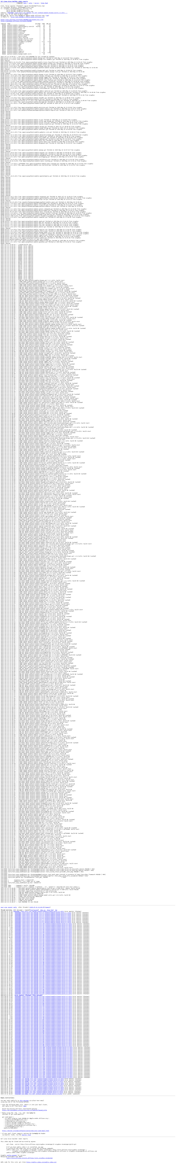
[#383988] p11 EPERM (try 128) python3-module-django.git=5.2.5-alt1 (39, 1085)
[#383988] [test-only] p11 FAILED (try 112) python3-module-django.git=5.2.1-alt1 (44, 1063)
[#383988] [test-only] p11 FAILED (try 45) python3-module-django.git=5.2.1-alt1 (43, 971)
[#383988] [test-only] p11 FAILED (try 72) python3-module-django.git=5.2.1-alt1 (43, 1008)
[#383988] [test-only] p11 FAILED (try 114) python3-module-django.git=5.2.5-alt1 (44, 1066)
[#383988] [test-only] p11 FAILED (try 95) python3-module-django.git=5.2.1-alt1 (43, 1040)
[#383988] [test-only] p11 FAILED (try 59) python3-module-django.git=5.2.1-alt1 (43, 991)
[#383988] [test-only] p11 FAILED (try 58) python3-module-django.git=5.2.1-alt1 (43, 989)
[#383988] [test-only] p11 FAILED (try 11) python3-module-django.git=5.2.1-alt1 (43, 925)
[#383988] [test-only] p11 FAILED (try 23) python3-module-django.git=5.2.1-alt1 (43, 941)
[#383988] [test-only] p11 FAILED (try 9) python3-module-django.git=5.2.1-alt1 (43, 922)
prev (5, 907)
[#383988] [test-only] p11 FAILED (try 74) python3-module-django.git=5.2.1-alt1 (43, 1011)
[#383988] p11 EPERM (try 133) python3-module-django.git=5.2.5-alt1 (39, 1092)
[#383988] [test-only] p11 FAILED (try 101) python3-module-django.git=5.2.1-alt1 (44, 1048)
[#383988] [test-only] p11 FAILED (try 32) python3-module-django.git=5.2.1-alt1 (43, 954)
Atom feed (44, 3)
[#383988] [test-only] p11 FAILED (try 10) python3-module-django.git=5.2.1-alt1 (43, 923)
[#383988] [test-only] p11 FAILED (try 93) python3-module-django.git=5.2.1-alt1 (43, 1037)
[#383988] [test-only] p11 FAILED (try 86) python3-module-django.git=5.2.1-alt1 (43, 1028)
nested (36, 910)
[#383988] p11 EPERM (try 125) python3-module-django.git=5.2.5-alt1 (39, 1081)
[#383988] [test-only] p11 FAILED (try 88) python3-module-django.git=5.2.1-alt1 (43, 1030)
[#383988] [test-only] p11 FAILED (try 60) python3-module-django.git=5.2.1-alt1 (43, 992)
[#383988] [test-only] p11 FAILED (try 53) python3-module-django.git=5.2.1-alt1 (43, 982)
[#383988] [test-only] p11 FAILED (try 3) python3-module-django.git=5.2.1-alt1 (43, 914)
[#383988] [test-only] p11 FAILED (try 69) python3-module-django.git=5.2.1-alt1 (43, 1004)
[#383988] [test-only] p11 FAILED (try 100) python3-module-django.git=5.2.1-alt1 (44, 1047)
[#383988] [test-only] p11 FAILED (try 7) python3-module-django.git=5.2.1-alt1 (43, 919)
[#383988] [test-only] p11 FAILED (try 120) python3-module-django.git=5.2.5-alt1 (44, 1074)
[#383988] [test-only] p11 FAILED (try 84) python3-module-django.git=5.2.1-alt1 (43, 1025)
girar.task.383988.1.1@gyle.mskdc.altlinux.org (27, 17)
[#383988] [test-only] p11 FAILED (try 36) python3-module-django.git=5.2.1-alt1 (43, 959)
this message (24, 1100)
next (2, 907)
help (25, 3)
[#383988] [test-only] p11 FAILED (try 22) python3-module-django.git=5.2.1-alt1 (43, 940)
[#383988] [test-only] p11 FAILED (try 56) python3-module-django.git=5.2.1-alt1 (43, 987)
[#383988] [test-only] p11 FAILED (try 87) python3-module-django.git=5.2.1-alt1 (43, 1029)
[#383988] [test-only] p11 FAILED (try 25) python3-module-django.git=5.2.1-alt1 (43, 944)
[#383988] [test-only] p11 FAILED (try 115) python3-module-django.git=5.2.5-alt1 (44, 1067)
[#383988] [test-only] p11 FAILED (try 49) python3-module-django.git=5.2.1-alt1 (43, 977)
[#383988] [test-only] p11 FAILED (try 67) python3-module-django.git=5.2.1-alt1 (43, 1002)
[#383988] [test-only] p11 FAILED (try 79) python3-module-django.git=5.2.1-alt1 (43, 1018)
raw (47, 15)
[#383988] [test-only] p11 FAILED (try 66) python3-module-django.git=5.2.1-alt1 (43, 1000)
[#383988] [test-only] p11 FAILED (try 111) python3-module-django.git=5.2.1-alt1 (44, 1062)
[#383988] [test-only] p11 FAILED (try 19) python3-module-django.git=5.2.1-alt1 (43, 936)
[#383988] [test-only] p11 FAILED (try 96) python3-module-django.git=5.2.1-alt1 (43, 1041)
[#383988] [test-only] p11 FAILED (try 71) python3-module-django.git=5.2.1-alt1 (43, 1007)
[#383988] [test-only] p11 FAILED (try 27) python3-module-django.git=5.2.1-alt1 (43, 947)
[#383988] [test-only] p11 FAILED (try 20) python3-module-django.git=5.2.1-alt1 (43, 937)
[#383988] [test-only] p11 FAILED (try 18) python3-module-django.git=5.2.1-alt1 (43, 934)
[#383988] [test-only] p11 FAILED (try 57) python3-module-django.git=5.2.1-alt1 (43, 988)
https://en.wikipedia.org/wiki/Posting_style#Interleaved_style (24, 1110)
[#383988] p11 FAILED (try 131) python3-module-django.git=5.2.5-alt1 (39, 1089)
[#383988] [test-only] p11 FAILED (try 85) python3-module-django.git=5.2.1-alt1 (43, 1026)
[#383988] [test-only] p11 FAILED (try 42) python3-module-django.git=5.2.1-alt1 (43, 967)
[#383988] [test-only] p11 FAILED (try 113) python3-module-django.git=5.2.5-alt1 (44, 1065)
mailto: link (26, 1135)
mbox (24, 1106)
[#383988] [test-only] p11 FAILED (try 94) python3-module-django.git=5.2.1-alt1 (43, 1039)
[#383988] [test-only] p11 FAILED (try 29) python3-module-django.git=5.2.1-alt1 (43, 949)
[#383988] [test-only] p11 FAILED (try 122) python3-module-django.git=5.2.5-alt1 (44, 1077)
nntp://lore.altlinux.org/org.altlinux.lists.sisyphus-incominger (30, 1158)
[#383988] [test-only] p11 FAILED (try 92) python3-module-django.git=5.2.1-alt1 (43, 1036)
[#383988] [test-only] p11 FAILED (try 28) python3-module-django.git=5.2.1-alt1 (43, 948)
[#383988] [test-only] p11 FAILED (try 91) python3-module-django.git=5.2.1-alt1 (43, 1035)
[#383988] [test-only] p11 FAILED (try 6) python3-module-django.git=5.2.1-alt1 (43, 918)
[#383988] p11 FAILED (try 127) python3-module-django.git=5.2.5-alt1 (39, 1084)
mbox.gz (42, 910)
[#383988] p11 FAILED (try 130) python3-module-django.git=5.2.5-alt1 (39, 1088)
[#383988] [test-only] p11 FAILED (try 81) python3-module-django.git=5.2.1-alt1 (43, 1021)
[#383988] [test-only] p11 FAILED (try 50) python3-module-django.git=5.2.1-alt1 (43, 978)
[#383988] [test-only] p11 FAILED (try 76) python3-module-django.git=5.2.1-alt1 (43, 1014)
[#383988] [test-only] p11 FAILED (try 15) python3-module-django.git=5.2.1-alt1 (43, 930)
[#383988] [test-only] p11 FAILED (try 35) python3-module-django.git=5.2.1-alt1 (43, 958)
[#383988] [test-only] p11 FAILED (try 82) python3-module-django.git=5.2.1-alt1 (43, 1022)
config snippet (12, 1155)
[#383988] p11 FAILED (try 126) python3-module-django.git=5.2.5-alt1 (39, 1083)
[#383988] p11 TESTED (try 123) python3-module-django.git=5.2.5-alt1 (39, 1078)
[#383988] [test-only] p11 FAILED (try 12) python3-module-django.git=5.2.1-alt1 (43, 926)
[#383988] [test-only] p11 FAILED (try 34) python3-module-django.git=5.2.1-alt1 (43, 956)
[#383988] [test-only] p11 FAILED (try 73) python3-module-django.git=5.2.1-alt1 (43, 1010)
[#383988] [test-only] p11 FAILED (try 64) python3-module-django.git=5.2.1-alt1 (43, 998)
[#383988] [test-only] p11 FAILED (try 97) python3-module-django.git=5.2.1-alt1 (43, 1043)
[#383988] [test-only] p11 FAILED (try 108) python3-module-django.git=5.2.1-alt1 (44, 1058)
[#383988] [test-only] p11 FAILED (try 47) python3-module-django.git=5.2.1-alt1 (43, 974)
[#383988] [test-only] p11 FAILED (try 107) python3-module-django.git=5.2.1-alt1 (44, 1057)
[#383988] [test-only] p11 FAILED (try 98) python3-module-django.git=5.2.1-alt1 (43, 1044)
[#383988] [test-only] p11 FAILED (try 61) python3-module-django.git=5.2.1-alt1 (43, 993)
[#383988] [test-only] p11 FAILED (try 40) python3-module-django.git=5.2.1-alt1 (43, 965)
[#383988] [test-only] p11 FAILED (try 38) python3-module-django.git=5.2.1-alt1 (43, 962)
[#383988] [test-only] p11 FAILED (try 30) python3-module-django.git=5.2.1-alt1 (43, 951)
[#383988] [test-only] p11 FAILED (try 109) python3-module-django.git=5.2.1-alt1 (44, 1059)
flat (31, 910)
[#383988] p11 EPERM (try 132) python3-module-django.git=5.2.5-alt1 (39, 1091)
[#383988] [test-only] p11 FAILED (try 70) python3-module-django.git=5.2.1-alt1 (43, 1006)
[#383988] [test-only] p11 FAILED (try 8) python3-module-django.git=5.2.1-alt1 (43, 921)
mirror (37, 3)
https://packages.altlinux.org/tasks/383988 (16, 21)
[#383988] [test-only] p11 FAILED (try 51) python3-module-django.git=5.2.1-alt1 (43, 980)
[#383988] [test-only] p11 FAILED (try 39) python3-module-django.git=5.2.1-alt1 (43, 963)
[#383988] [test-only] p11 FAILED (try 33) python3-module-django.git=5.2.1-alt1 (43, 955)
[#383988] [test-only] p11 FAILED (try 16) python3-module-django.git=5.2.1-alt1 (43, 932)
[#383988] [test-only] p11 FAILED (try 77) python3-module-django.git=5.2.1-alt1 (43, 1015)
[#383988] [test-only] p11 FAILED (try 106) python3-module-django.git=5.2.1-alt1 (44, 1055)
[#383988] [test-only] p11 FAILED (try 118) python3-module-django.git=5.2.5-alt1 (44, 1072)
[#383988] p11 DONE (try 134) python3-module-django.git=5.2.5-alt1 (38, 1094)
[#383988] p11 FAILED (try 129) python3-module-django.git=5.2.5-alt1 (39, 1087)
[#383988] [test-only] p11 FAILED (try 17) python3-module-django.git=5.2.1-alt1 (43, 933)
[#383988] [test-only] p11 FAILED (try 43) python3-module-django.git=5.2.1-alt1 (43, 969)
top (56, 910)
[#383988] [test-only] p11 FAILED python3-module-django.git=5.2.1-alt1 (38, 911)
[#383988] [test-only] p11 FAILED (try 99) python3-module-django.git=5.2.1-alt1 (43, 1046)
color (30, 3)
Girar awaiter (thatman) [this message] (29, 995)
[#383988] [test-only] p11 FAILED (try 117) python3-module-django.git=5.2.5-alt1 (44, 1070)
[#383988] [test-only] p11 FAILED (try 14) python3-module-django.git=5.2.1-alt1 (43, 929)
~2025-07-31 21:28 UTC (37, 907)
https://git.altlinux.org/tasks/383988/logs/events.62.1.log (22, 19)
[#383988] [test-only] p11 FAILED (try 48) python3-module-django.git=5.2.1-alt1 (43, 976)
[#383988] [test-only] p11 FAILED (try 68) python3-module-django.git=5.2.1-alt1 (43, 1003)
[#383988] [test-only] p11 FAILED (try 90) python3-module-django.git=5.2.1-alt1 (43, 1033)
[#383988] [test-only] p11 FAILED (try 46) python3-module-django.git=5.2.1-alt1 (43, 973)
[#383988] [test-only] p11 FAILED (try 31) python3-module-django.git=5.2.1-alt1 (43, 952)
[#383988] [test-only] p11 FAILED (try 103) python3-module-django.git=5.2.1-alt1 (44, 1051)
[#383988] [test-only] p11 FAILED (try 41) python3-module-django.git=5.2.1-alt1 (43, 966)
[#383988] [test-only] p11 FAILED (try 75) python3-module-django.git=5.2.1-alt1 (43, 1013)
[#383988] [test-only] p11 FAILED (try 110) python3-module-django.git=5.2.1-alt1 (44, 1061)
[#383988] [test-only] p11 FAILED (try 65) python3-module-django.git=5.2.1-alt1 (43, 999)
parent (10, 907)
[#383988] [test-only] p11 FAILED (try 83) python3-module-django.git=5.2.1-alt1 (43, 1024)
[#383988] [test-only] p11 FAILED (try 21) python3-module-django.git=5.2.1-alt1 (43, 939)
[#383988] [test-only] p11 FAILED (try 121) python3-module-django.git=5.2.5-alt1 (44, 1076)
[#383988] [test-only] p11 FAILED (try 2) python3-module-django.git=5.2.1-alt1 (43, 912)
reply (15, 907)
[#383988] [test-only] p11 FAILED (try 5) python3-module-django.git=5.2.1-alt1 (43, 917)
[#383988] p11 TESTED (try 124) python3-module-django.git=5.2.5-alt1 (39, 1080)
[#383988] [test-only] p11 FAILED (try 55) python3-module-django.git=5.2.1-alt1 (43, 985)
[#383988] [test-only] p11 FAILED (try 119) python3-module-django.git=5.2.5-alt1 (44, 1073)
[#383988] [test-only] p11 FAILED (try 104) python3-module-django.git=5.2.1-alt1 (44, 1052)
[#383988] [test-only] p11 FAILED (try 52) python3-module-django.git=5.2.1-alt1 (43, 981)
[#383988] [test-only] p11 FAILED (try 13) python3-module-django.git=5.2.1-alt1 (43, 928)
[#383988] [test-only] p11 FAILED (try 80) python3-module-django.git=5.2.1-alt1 (43, 1019)
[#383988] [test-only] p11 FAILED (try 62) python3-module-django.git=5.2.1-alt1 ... (37, 12)
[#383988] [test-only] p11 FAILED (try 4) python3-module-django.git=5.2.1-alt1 (43, 915)
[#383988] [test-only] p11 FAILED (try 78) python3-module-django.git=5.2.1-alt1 (43, 1017)
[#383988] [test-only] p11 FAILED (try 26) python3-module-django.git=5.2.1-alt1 (43, 945)
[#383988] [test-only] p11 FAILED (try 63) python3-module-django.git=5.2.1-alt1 (43, 996)
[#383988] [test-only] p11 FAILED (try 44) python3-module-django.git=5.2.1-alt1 (43, 970)
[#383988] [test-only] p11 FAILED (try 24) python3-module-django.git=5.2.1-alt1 (43, 943)
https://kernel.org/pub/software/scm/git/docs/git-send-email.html (25, 1130)
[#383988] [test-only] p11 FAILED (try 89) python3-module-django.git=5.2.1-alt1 (43, 1032)
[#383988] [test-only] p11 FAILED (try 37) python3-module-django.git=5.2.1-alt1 (43, 960)
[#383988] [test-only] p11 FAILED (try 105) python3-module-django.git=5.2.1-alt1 (44, 1054)
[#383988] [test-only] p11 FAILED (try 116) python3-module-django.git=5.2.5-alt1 (44, 1069)
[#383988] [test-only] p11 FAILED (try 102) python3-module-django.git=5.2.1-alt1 (44, 1050)
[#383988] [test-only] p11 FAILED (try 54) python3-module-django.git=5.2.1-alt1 (43, 984)
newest (47, 907)
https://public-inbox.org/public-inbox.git (41, 1162)
